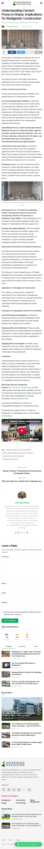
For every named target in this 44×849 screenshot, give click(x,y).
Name (4, 583)
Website (4, 602)
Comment (6, 557)
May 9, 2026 (16, 738)
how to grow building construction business (18, 453)
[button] (28, 844)
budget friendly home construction (18, 450)
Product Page (21, 803)
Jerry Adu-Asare (12, 26)
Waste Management (35, 801)
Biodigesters (6, 800)
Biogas (4, 803)
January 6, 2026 (17, 747)
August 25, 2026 (8, 718)
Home (3, 840)
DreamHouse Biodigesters (21, 387)
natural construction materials (13, 456)
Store (10, 840)
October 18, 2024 (27, 26)
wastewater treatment (10, 459)
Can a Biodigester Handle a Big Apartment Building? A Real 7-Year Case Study (19, 714)
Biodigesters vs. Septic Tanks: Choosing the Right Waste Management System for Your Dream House (26, 654)
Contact (17, 840)
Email (4, 593)
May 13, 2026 (16, 728)
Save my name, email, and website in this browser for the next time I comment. (22, 613)
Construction (20, 800)
